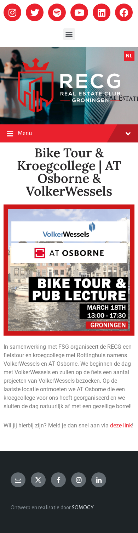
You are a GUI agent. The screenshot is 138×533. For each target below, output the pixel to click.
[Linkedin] (101, 12)
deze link (121, 425)
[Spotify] (57, 12)
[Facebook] (124, 12)
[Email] (18, 479)
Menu (25, 133)
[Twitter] (35, 12)
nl (129, 56)
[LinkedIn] (98, 479)
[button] (69, 34)
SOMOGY (83, 507)
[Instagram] (12, 12)
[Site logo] (69, 110)
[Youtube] (79, 12)
